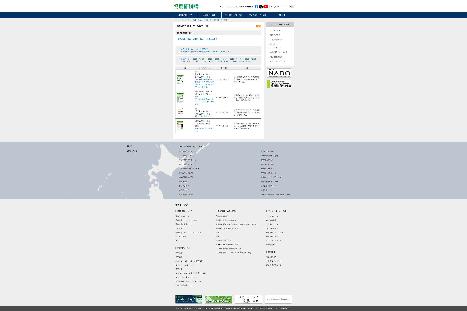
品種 (217, 232)
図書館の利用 (180, 236)
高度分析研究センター (269, 186)
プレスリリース (272, 216)
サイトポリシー (180, 308)
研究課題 (178, 253)
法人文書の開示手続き (214, 308)
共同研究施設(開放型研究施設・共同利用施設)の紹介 (236, 224)
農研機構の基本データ (184, 224)
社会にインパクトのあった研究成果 (189, 261)
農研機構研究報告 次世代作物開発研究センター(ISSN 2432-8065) (206, 52)
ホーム (177, 20)
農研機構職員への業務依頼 (226, 220)
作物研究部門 (184, 182)
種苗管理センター (267, 190)
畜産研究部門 (184, 186)
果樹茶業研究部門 (186, 195)
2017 (239, 59)
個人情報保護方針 (282, 308)
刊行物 (200, 20)
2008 (220, 62)
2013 (183, 62)
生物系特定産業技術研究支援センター (275, 195)
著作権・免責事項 (196, 308)
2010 (205, 62)
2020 (217, 59)
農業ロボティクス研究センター (273, 177)
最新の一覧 (185, 59)
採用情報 (281, 15)
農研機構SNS (271, 245)
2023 (210, 59)
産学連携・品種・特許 (233, 15)
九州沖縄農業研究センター (189, 169)
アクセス (178, 228)
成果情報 (178, 269)
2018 (232, 59)
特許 (217, 236)
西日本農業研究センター (188, 164)
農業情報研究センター (269, 173)
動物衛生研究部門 (267, 169)
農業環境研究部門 (267, 160)
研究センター (133, 151)
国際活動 (178, 240)
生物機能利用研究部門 (269, 156)
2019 (225, 59)
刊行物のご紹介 (272, 224)
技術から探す (212, 39)
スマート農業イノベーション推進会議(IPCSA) (233, 253)
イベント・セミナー (274, 240)
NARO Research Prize (184, 265)
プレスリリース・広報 (257, 15)
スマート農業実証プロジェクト (187, 277)
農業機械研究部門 (186, 177)
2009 (212, 62)
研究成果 (178, 257)
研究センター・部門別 (211, 20)
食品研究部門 (184, 190)
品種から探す (198, 39)
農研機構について (185, 15)
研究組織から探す (185, 39)
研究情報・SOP (209, 15)
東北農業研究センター (187, 156)
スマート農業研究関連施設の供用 (228, 249)
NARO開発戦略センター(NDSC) (191, 146)
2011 (198, 62)
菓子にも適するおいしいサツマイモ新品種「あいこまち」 (204, 101)
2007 (227, 62)
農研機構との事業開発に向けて (228, 228)
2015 (254, 59)
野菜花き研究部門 (267, 151)
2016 (247, 59)
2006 (235, 62)
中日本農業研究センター (188, 160)
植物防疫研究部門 (267, 164)
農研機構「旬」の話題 (274, 232)
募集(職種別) (271, 257)
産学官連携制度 (222, 216)
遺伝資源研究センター (269, 182)
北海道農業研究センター (188, 151)
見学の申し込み (272, 228)
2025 (202, 59)
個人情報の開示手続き (264, 308)
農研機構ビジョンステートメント (188, 232)
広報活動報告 (271, 220)
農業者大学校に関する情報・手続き (239, 308)
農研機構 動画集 (272, 236)
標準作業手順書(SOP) (183, 285)
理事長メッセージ (182, 216)
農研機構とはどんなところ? (186, 220)
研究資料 (205, 49)
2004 (249, 62)
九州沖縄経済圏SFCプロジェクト (188, 281)
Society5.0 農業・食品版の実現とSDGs (190, 273)
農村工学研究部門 (186, 173)
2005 (242, 62)
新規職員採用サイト (274, 265)
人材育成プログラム (274, 261)
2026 (195, 59)
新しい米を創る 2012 (203, 116)
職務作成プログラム (223, 240)
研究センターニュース (189, 49)
